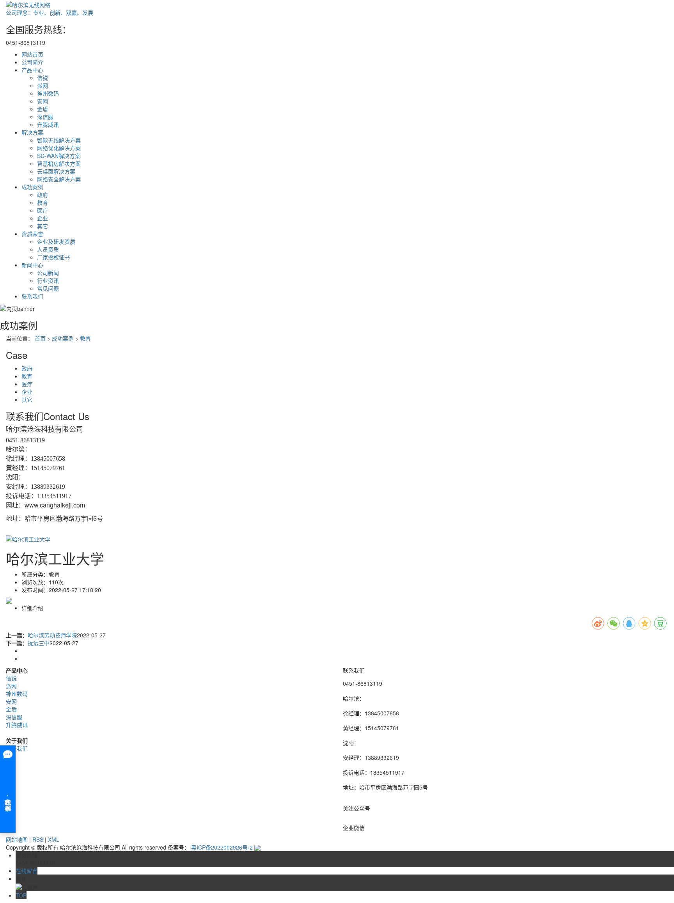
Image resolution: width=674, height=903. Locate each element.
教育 (42, 202)
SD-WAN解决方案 (58, 156)
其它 (42, 226)
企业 (42, 218)
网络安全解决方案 (59, 179)
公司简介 (32, 62)
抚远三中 (39, 643)
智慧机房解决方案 (59, 163)
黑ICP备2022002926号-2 (222, 847)
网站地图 (17, 839)
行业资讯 (48, 280)
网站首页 (32, 54)
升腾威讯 (48, 124)
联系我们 (32, 296)
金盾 (42, 109)
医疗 (42, 210)
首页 (40, 338)
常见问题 (48, 288)
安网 (42, 101)
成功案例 (32, 187)
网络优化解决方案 (59, 148)
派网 (42, 85)
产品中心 (32, 70)
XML (53, 839)
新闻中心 (32, 265)
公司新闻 (48, 273)
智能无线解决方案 (59, 140)
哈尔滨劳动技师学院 (52, 635)
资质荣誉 (32, 234)
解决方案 (32, 132)
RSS (37, 839)
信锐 (42, 78)
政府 (42, 195)
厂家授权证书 (53, 257)
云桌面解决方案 (56, 171)
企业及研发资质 (56, 241)
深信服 (45, 117)
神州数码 (48, 93)
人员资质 (48, 249)
